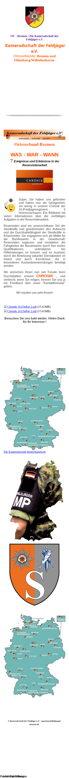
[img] (34, 17)
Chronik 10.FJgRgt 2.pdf (22, 306)
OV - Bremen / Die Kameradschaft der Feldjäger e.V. (34, 37)
